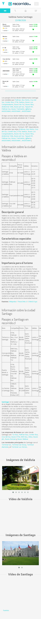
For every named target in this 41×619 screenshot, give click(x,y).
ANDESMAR (6, 111)
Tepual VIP (29, 107)
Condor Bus (9, 102)
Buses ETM (15, 437)
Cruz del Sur (6, 437)
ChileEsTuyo (32, 301)
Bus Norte (25, 100)
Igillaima (28, 109)
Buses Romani (10, 439)
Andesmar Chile (7, 107)
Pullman (18, 100)
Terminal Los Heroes (19, 447)
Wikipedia (12, 301)
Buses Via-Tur (19, 104)
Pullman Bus (23, 435)
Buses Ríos (29, 104)
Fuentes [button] (6, 610)
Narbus (21, 102)
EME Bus (24, 437)
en (36, 4)
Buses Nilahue (23, 439)
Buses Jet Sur (19, 107)
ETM (16, 102)
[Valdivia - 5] (20, 478)
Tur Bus (15, 435)
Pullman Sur (6, 109)
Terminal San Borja (19, 445)
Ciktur (30, 437)
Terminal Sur (6, 445)
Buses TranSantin (17, 109)
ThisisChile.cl (22, 301)
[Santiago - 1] (20, 553)
